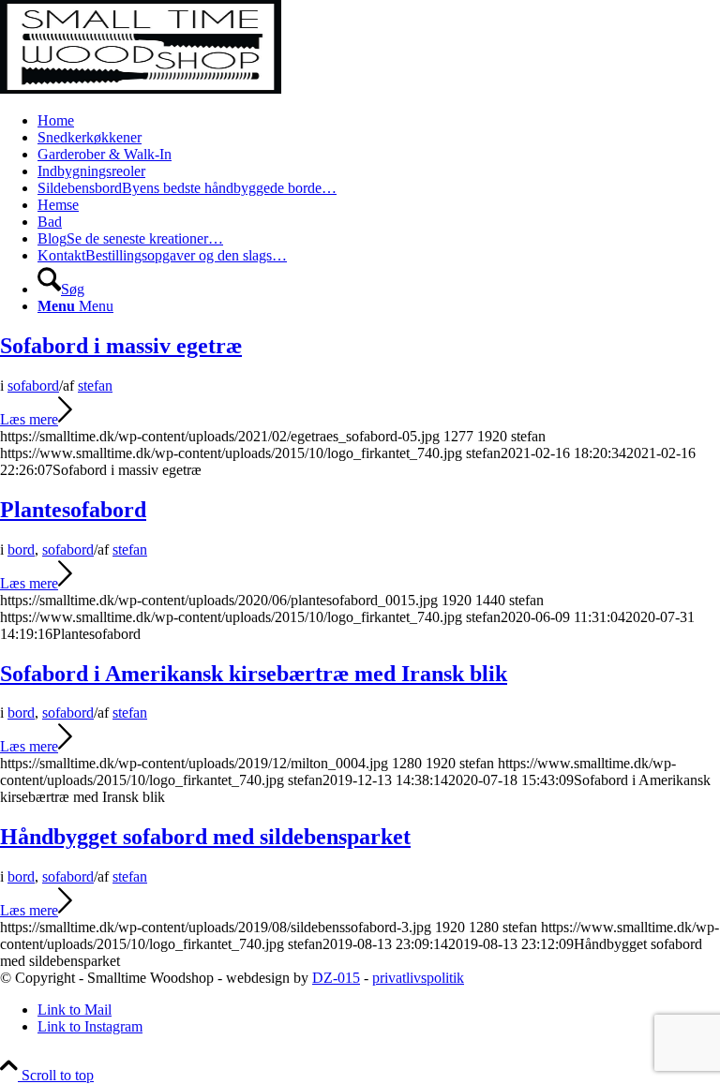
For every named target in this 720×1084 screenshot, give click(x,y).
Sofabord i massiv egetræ (121, 346)
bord (21, 549)
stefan (95, 386)
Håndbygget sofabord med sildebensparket (205, 836)
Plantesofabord (73, 509)
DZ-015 (336, 978)
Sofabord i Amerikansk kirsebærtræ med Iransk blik (253, 673)
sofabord (33, 386)
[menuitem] (379, 120)
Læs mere (29, 419)
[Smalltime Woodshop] (140, 89)
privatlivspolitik (418, 978)
